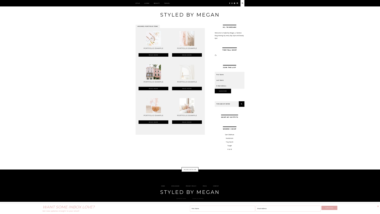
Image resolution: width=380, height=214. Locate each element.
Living (146, 3)
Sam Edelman (229, 135)
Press (205, 186)
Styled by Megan (190, 15)
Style (138, 3)
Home (163, 186)
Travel (167, 3)
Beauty (157, 3)
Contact (216, 186)
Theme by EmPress (198, 198)
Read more (153, 55)
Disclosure (175, 186)
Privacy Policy (191, 186)
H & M (229, 149)
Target (229, 146)
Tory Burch (229, 142)
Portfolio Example (153, 48)
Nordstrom (229, 138)
